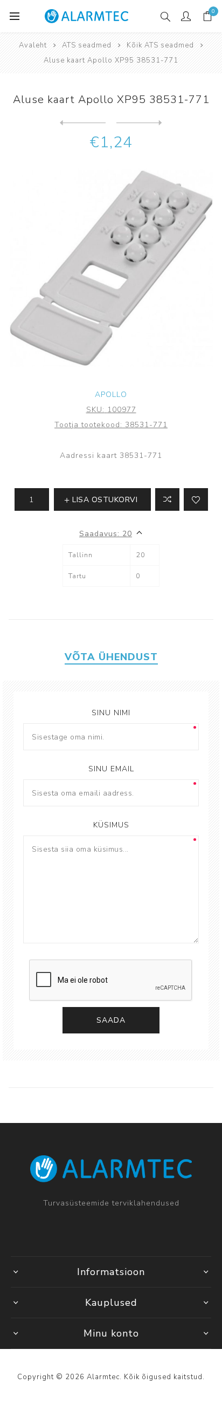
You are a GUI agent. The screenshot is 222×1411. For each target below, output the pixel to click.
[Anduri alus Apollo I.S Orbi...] (139, 123)
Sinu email (111, 769)
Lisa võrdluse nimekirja (167, 499)
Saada (111, 1020)
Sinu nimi (111, 713)
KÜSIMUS (111, 825)
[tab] (111, 657)
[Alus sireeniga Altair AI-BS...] (83, 123)
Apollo (111, 394)
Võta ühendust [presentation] (111, 656)
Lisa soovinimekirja (196, 499)
